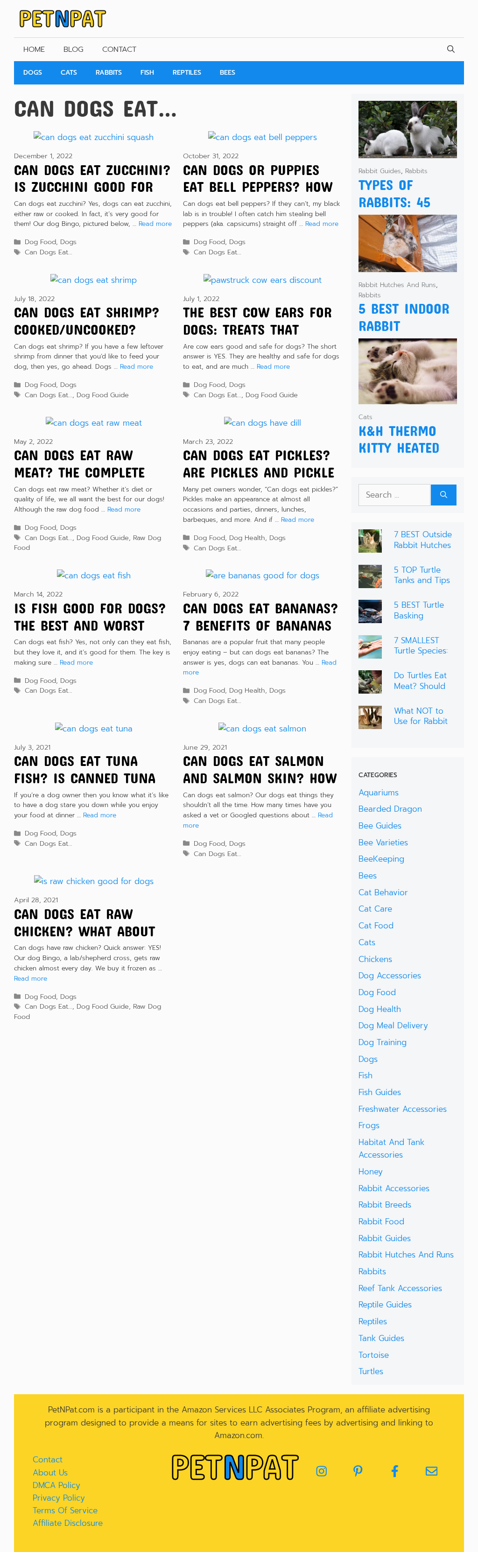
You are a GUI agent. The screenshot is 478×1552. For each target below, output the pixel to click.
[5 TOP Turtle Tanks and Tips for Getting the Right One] (370, 581)
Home (34, 49)
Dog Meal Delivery (393, 1025)
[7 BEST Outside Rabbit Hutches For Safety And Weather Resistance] (370, 546)
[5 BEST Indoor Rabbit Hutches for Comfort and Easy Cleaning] (407, 266)
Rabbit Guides (379, 171)
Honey (370, 1172)
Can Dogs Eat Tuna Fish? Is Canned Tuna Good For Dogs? (84, 777)
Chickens (375, 959)
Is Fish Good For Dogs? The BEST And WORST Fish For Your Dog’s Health (90, 633)
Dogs (32, 72)
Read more (155, 224)
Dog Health (247, 538)
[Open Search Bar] (451, 49)
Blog (73, 49)
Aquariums (378, 793)
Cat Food (376, 926)
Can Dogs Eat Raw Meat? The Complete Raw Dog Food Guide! (82, 472)
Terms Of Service (65, 1510)
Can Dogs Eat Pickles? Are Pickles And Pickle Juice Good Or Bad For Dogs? (258, 480)
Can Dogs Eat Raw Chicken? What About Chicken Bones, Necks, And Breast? (88, 939)
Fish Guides (379, 1092)
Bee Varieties (383, 842)
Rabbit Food (381, 1221)
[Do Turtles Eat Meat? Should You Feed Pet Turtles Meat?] (370, 687)
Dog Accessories (389, 975)
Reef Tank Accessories (400, 1288)
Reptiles (187, 72)
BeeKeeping (381, 859)
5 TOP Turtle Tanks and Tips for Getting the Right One (422, 586)
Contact (119, 49)
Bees (227, 72)
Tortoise (373, 1355)
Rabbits (109, 72)
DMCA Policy (56, 1485)
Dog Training (382, 1042)
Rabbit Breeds (384, 1205)
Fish (147, 72)
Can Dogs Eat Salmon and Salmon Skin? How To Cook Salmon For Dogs (260, 786)
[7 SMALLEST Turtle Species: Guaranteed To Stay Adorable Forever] (370, 652)
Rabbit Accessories (393, 1188)
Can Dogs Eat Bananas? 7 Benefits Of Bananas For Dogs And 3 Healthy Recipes (261, 633)
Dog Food (40, 242)
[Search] (443, 495)
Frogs (369, 1125)
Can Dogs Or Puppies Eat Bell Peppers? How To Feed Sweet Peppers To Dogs (257, 195)
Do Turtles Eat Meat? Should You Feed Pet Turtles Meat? (420, 691)
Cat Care (375, 909)
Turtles (370, 1371)
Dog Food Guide (103, 395)
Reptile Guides (385, 1305)
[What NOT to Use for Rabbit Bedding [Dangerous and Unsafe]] (370, 722)
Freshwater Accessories (402, 1109)
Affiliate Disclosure (68, 1523)
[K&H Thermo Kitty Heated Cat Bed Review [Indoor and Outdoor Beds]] (407, 398)
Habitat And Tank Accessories (391, 1148)
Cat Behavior (383, 892)
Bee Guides (379, 826)
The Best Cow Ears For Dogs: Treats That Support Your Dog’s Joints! (257, 338)
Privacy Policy (59, 1498)
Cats (69, 72)
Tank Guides (381, 1338)
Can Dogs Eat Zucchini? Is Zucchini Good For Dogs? (92, 187)
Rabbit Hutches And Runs (397, 285)
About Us (50, 1473)
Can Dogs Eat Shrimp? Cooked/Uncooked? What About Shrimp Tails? (86, 338)
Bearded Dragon (390, 809)
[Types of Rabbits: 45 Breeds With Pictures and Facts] (407, 152)
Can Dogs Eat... (48, 252)
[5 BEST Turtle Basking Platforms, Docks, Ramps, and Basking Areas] (370, 617)
